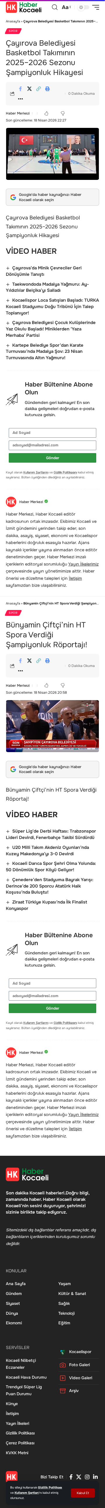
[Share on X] (29, 88)
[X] (79, 1477)
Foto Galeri (79, 1364)
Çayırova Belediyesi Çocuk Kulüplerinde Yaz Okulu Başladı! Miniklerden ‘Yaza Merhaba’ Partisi (51, 329)
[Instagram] (87, 1477)
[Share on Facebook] (20, 88)
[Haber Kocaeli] (23, 7)
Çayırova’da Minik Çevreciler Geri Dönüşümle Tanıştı (44, 271)
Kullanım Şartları (27, 1493)
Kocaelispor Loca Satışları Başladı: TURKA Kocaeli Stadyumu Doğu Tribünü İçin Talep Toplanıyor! (52, 306)
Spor (13, 31)
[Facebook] (71, 1477)
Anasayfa (13, 21)
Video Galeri (80, 1377)
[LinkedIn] (95, 1477)
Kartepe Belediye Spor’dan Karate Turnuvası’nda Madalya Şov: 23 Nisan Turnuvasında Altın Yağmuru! (44, 351)
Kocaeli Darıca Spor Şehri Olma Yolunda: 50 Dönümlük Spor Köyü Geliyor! (51, 867)
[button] (83, 1493)
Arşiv (74, 1390)
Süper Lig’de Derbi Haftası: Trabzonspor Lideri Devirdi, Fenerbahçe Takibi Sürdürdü (51, 834)
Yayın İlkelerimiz (83, 564)
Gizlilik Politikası (50, 1487)
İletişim (75, 578)
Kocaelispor (80, 1351)
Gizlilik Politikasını (65, 472)
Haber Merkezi (18, 113)
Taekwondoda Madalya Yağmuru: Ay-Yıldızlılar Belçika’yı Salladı (47, 287)
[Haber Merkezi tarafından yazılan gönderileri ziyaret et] (11, 502)
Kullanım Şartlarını (35, 472)
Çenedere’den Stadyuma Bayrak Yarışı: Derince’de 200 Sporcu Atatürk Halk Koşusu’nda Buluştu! (49, 886)
